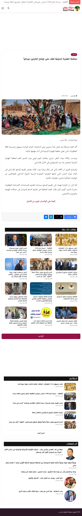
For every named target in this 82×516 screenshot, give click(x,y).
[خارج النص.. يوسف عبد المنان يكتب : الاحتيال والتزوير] (70, 483)
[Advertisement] (41, 30)
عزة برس (73, 96)
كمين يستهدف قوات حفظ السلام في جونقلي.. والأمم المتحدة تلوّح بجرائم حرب (18, 274)
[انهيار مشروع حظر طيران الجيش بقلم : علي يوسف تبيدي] (66, 313)
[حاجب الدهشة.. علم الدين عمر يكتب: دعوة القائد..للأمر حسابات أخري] (70, 496)
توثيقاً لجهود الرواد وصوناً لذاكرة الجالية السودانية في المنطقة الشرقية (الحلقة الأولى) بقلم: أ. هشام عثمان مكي (41, 464)
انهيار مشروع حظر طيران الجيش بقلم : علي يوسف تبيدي (66, 322)
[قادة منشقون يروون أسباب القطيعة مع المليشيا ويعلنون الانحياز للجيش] (16, 288)
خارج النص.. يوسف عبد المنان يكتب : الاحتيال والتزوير (45, 478)
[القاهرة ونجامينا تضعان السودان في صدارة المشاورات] (66, 288)
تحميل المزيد (41, 433)
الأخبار (74, 54)
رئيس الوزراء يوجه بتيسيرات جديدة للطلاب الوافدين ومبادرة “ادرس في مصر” (17, 250)
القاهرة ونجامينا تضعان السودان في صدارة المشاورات (67, 297)
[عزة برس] (71, 8)
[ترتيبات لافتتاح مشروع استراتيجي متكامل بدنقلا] (66, 264)
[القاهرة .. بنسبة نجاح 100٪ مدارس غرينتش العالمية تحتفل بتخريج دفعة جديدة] (41, 240)
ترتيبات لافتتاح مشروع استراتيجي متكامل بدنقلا (66, 273)
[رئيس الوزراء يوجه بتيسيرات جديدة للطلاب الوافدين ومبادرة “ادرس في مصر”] (16, 240)
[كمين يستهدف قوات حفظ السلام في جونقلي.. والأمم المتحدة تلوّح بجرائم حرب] (16, 264)
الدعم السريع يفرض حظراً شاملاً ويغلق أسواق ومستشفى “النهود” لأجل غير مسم (42, 274)
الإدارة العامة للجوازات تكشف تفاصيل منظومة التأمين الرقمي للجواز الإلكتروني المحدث (42, 298)
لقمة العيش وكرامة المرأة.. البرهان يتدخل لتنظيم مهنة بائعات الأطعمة (18, 323)
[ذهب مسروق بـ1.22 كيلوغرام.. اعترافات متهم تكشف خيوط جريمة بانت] (66, 240)
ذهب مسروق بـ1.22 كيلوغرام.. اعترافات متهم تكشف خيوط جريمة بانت (67, 250)
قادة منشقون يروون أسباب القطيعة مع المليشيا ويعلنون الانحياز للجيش (17, 298)
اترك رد (41, 336)
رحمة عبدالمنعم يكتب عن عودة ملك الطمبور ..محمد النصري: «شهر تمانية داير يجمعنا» (48, 471)
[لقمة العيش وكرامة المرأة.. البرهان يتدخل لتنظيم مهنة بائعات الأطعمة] (16, 313)
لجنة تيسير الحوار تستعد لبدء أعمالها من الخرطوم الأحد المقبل (41, 321)
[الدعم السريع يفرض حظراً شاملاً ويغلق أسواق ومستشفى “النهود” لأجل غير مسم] (41, 264)
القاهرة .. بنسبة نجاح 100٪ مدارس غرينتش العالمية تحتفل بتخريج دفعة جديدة (36, 2)
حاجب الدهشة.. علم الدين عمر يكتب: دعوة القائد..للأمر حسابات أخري (41, 491)
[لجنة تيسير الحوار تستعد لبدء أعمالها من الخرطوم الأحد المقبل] (41, 313)
